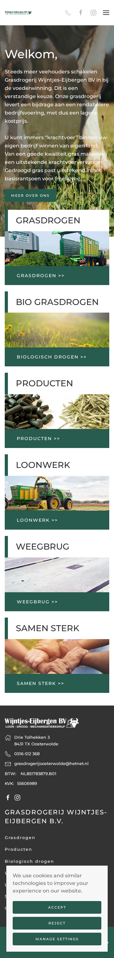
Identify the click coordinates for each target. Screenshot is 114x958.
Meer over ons (30, 195)
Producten (18, 849)
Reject (57, 923)
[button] (106, 12)
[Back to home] (18, 12)
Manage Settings (57, 939)
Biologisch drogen (29, 861)
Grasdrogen (20, 837)
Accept (57, 907)
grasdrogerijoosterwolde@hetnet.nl (51, 763)
